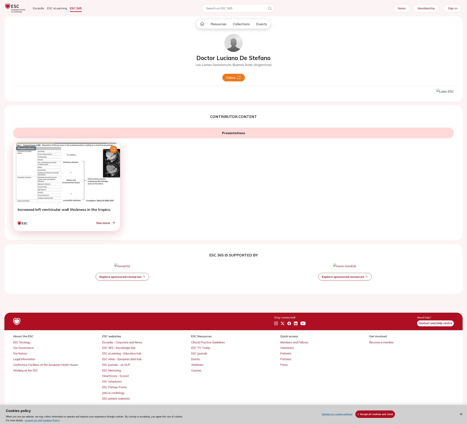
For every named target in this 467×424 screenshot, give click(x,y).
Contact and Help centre (435, 323)
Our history (20, 353)
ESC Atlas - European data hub (122, 359)
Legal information (24, 359)
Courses (196, 370)
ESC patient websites (116, 398)
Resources (218, 24)
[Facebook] (289, 323)
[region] (233, 414)
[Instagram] (276, 323)
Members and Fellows (294, 342)
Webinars (197, 365)
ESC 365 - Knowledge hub (118, 348)
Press (284, 365)
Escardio (38, 8)
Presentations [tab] (233, 133)
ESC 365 (76, 8)
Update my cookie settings (337, 414)
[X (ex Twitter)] (282, 323)
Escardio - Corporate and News (122, 342)
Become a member (381, 342)
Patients (285, 353)
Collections (241, 24)
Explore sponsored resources (120, 277)
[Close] (461, 414)
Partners (285, 359)
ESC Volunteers (112, 381)
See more (103, 223)
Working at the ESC (25, 370)
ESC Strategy (21, 342)
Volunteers (287, 348)
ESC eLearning (57, 8)
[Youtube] (303, 323)
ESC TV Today (200, 348)
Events (261, 24)
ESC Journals (199, 353)
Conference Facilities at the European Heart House (45, 365)
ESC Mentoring (111, 370)
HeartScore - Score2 (115, 376)
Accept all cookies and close (376, 414)
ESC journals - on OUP (116, 365)
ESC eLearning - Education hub (121, 353)
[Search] (270, 9)
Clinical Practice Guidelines (208, 342)
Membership (426, 8)
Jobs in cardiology (113, 393)
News (402, 8)
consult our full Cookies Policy (42, 420)
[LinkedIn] (296, 323)
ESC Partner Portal (114, 387)
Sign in (452, 8)
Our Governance (23, 348)
